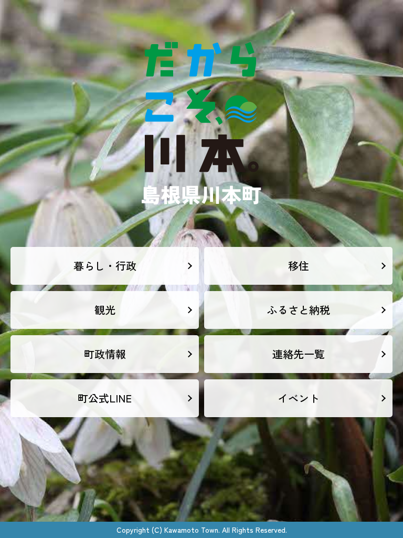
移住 (298, 265)
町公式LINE (105, 398)
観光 (104, 309)
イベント (299, 398)
